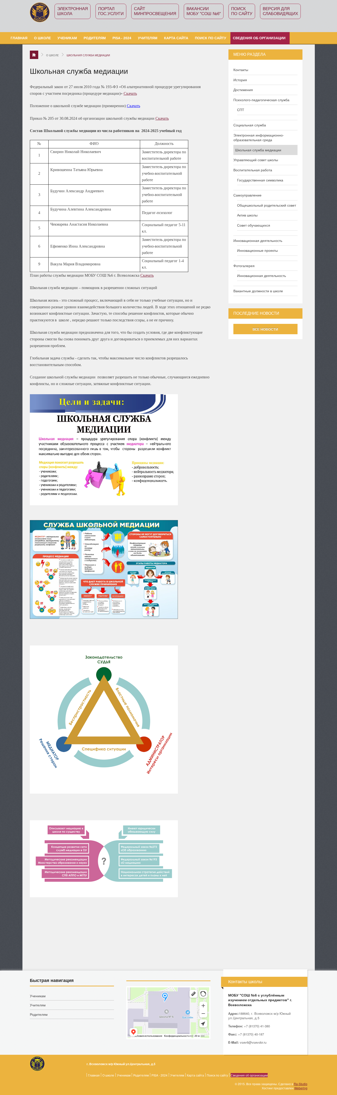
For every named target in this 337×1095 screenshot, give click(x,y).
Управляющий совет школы (255, 159)
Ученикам (67, 38)
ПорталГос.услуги (111, 11)
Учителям (147, 38)
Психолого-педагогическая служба (261, 100)
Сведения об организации (259, 38)
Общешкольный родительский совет (266, 205)
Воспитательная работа (252, 170)
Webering (300, 1088)
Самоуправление (247, 195)
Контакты (240, 69)
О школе (42, 38)
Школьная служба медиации (258, 150)
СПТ (240, 109)
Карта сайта (176, 38)
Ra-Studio (300, 1084)
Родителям (95, 38)
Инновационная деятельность (257, 240)
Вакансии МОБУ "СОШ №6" (204, 11)
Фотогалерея (244, 265)
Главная (19, 38)
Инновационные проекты (257, 250)
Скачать (130, 93)
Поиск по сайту (241, 11)
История (240, 80)
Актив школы (247, 215)
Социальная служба (249, 125)
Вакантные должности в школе (258, 291)
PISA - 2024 (121, 38)
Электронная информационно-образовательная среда (258, 137)
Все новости (265, 329)
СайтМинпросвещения (155, 11)
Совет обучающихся (253, 225)
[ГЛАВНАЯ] (34, 55)
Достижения (243, 89)
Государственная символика (260, 180)
